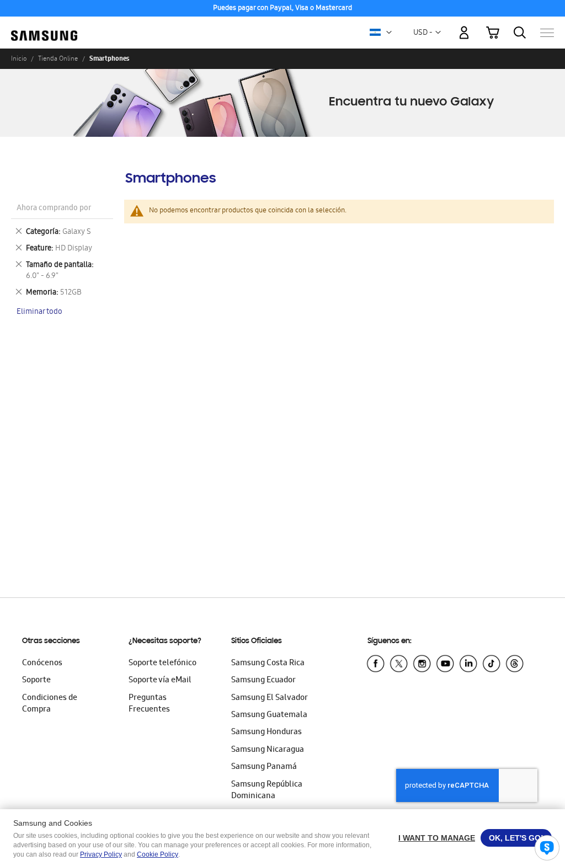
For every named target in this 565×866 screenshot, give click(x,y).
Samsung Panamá (264, 767)
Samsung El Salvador (269, 698)
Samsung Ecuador (263, 680)
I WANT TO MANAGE (436, 837)
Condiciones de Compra (49, 704)
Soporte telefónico (162, 663)
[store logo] (44, 27)
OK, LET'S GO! (516, 837)
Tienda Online (58, 58)
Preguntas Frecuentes (149, 704)
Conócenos (42, 663)
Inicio (18, 58)
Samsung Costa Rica (268, 663)
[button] (389, 32)
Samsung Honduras (266, 732)
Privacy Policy (101, 854)
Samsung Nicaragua (267, 750)
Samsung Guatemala (269, 715)
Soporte (36, 680)
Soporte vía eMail (160, 680)
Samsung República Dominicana (266, 790)
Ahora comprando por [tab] (54, 208)
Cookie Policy (157, 854)
